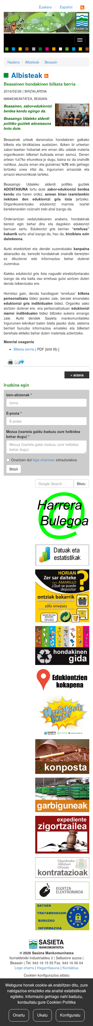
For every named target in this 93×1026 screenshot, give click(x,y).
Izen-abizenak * (19, 394)
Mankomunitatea (18, 99)
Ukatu (42, 1015)
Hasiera (13, 62)
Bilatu (81, 483)
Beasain (51, 62)
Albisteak (32, 62)
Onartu (19, 1015)
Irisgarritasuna (48, 967)
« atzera (77, 374)
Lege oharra (24, 967)
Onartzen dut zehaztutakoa (44, 459)
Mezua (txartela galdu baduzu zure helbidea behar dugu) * (43, 434)
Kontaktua (70, 967)
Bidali (13, 468)
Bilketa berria (24, 349)
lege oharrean (44, 459)
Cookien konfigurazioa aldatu (46, 975)
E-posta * (14, 413)
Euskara (45, 6)
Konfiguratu (70, 1015)
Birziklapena (36, 91)
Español (66, 6)
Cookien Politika (61, 1002)
